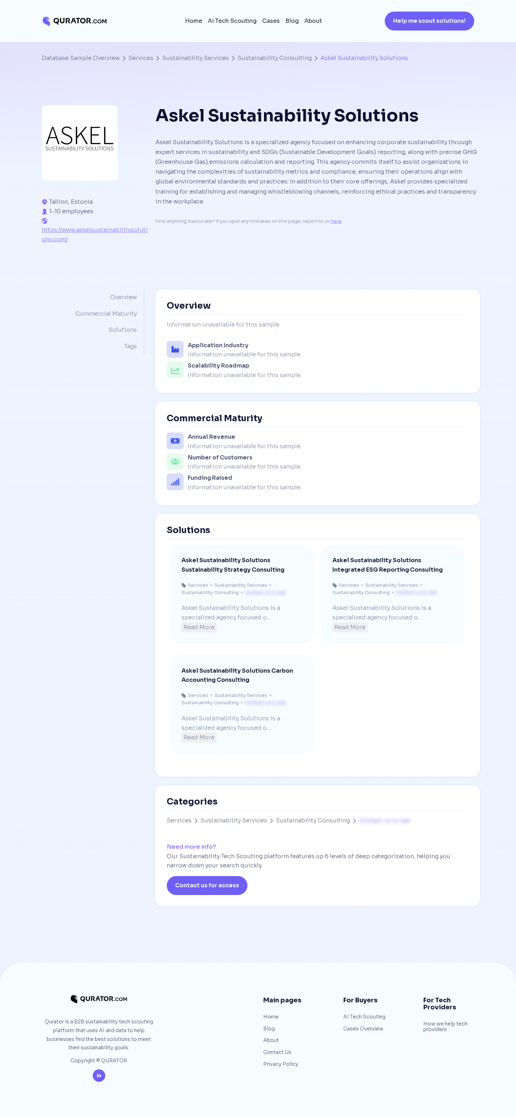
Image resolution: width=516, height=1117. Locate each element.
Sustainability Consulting (275, 58)
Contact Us (277, 1052)
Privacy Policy (280, 1064)
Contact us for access (207, 885)
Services (140, 58)
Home (193, 21)
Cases (271, 21)
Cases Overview (363, 1029)
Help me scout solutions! (429, 21)
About (313, 21)
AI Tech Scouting (232, 21)
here (336, 221)
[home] (74, 21)
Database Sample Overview (81, 58)
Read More (199, 627)
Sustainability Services (195, 58)
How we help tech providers (445, 1026)
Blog (292, 21)
